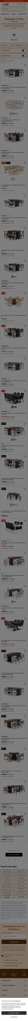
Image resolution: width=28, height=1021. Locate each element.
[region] (14, 1009)
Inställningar (14, 1017)
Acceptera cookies (14, 1013)
